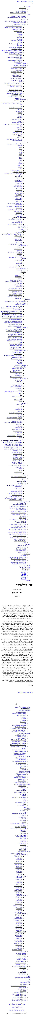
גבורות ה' (19, 247)
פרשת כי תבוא (18, 943)
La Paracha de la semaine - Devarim (12, 318)
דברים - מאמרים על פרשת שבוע (13, 449)
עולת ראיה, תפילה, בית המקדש (13, 281)
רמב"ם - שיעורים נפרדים (15, 244)
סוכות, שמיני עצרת (17, 132)
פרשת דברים (18, 933)
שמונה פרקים (18, 232)
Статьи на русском (20, 350)
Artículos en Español (20, 367)
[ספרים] (25, 544)
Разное (20, 363)
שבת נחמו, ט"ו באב (17, 122)
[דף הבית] (24, 6)
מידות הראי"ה (18, 488)
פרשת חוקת (19, 923)
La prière (19, 45)
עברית (24, 570)
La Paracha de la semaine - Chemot (12, 313)
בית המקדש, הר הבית (20, 521)
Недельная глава (17, 357)
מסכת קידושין (18, 204)
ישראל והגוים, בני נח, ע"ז (19, 797)
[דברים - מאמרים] (16, 932)
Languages (26, 569)
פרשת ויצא (19, 866)
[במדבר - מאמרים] (16, 914)
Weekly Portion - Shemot (15, 336)
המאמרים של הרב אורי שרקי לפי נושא (15, 301)
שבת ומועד (23, 516)
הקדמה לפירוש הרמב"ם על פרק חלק (12, 234)
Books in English (21, 549)
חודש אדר (23, 841)
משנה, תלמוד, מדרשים (20, 172)
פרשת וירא (19, 861)
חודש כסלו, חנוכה (17, 134)
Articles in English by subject (14, 329)
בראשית (20, 145)
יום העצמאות (18, 111)
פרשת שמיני (19, 900)
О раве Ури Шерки (20, 560)
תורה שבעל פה (18, 472)
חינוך (21, 88)
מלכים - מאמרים (17, 455)
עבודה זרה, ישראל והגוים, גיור (18, 524)
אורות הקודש (18, 275)
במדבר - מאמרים (21, 914)
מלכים (20, 159)
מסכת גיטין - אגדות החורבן (15, 203)
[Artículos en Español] (13, 367)
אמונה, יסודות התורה (16, 68)
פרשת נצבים (19, 945)
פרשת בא (19, 881)
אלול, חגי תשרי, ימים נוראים (18, 828)
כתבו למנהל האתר (17, 1007)
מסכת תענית (18, 193)
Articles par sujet (21, 712)
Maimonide (19, 55)
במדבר (20, 150)
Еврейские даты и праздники (13, 355)
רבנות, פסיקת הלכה (17, 222)
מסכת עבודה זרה (17, 211)
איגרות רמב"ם (18, 236)
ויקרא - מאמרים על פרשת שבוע (13, 445)
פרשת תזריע (19, 902)
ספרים (28, 544)
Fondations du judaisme (15, 44)
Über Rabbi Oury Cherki (19, 564)
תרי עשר (19, 165)
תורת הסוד (19, 221)
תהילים (20, 167)
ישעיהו (20, 160)
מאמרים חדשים (21, 303)
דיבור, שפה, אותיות (17, 75)
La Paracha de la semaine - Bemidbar (11, 316)
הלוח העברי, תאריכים (20, 539)
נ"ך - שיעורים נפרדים (16, 170)
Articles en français (20, 304)
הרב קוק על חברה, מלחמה (19, 999)
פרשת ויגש (19, 873)
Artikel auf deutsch (20, 365)
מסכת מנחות (18, 214)
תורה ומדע (19, 382)
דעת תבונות (19, 263)
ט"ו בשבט (19, 137)
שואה (20, 81)
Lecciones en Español (20, 65)
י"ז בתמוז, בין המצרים (16, 119)
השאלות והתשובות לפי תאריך (18, 506)
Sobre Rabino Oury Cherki (18, 562)
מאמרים (27, 300)
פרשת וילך (19, 946)
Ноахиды (19, 362)
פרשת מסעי (19, 930)
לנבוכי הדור (19, 286)
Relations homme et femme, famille (12, 50)
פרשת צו (20, 899)
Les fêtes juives (18, 31)
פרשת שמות (19, 877)
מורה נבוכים (19, 242)
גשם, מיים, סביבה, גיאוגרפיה (14, 93)
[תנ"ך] (22, 439)
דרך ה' (20, 262)
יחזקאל (20, 163)
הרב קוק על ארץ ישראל (15, 295)
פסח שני (20, 113)
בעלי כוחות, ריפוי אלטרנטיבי (18, 537)
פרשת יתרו (19, 884)
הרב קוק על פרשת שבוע (15, 288)
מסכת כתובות (18, 200)
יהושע (20, 154)
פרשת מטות (19, 928)
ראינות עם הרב (18, 400)
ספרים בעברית (22, 545)
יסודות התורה (18, 380)
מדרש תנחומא (18, 180)
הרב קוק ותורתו (21, 483)
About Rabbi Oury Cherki (18, 559)
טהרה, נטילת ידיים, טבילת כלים (17, 532)
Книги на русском (20, 550)
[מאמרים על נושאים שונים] (15, 784)
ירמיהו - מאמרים (17, 459)
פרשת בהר (19, 910)
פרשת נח (19, 858)
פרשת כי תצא (18, 941)
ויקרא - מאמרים (21, 895)
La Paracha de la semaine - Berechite (11, 311)
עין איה (20, 278)
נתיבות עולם (19, 255)
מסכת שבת (19, 183)
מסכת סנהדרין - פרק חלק (15, 209)
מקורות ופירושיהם (21, 509)
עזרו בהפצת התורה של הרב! (25, 691)
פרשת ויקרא (19, 897)
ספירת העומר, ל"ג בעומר (15, 108)
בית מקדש (23, 794)
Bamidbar (19, 37)
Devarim (19, 39)
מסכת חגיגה (19, 198)
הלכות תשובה (18, 239)
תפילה (24, 475)
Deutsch (23, 579)
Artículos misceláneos (16, 377)
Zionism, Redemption (16, 345)
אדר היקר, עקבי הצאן (16, 280)
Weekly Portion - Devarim (14, 341)
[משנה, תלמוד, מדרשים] (13, 172)
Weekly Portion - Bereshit (15, 334)
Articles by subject (20, 735)
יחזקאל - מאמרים (17, 460)
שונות (20, 401)
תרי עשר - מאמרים (17, 462)
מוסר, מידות (19, 70)
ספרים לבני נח (22, 552)
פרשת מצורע (18, 904)
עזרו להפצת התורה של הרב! (17, 1004)
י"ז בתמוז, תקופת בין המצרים (14, 418)
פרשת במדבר (18, 915)
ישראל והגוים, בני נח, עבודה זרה (13, 391)
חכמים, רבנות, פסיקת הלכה (18, 513)
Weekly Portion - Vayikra (15, 337)
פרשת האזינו (18, 948)
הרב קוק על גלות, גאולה (15, 496)
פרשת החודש (22, 850)
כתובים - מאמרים (17, 464)
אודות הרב (27, 554)
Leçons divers (18, 62)
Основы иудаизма (16, 359)
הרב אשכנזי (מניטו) (20, 298)
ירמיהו (20, 162)
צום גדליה (19, 129)
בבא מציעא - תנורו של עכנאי (14, 206)
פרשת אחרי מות (17, 905)
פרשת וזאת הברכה (17, 950)
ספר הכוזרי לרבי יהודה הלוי (18, 477)
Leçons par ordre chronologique (13, 27)
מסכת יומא (19, 188)
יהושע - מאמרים (17, 450)
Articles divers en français (15, 326)
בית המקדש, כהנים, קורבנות (14, 85)
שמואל (20, 157)
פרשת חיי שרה (18, 863)
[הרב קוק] (20, 272)
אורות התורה (18, 277)
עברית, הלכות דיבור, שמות (18, 511)
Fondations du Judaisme (15, 319)
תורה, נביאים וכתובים (24, 851)
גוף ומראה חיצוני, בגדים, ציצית (17, 529)
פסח (21, 106)
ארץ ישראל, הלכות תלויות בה (18, 519)
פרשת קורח (19, 922)
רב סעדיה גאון (22, 227)
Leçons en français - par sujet (14, 26)
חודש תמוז (19, 118)
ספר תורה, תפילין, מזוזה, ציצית (14, 91)
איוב (21, 168)
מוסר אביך (19, 283)
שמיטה (20, 390)
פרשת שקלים (22, 843)
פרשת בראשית (18, 856)
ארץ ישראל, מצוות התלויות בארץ (13, 83)
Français (23, 572)
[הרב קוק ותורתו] (20, 984)
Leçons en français (20, 24)
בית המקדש (19, 388)
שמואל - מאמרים (17, 454)
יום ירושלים (19, 114)
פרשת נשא (19, 917)
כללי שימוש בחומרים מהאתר (18, 13)
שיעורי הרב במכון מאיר (19, 22)
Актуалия (19, 360)
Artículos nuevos (17, 370)
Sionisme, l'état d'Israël (15, 47)
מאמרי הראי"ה (18, 285)
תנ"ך (24, 142)
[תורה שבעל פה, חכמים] (12, 218)
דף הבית (27, 6)
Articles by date (21, 736)
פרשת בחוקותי (18, 912)
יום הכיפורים (18, 131)
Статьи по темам (17, 352)
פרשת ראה (19, 938)
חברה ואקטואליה (17, 385)
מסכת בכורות (18, 216)
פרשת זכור (23, 845)
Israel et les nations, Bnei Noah (13, 52)
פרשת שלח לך (18, 920)
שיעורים (27, 14)
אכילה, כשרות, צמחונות (15, 90)
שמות (20, 147)
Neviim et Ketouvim (16, 40)
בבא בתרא (19, 208)
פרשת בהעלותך (18, 918)
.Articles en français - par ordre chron (11, 308)
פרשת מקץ (19, 871)
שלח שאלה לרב (21, 503)
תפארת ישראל (18, 249)
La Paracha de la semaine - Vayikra (12, 314)
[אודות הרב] (23, 554)
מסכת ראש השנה (17, 186)
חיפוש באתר (22, 8)
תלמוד (20, 468)
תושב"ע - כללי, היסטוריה (15, 219)
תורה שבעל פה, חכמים (19, 218)
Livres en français (21, 547)
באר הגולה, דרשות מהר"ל (15, 252)
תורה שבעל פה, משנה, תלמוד (18, 465)
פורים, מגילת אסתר (17, 140)
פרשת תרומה (18, 887)
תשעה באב (19, 419)
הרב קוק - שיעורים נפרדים (15, 296)
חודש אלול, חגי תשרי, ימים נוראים (13, 423)
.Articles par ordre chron (19, 713)
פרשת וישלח (19, 868)
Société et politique (17, 49)
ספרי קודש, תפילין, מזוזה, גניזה (17, 534)
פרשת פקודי (19, 894)
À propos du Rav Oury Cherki (17, 557)
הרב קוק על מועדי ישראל (15, 290)
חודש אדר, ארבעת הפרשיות (14, 436)
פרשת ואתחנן (18, 935)
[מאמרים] (24, 300)
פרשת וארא (19, 879)
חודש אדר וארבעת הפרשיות (14, 139)
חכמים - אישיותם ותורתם (15, 224)
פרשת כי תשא (18, 891)
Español (23, 577)
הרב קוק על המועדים (16, 491)
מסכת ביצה (19, 191)
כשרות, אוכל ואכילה (20, 531)
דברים (20, 152)
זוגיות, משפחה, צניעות (16, 86)
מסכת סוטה (19, 201)
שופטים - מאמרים (17, 452)
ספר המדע (19, 237)
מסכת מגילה (19, 195)
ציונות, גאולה (22, 518)
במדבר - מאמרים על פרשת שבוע (13, 447)
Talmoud (19, 42)
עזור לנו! (23, 9)
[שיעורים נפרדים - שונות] (12, 67)
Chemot (20, 34)
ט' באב (20, 121)
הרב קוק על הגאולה (17, 293)
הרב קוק (23, 272)
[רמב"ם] (21, 231)
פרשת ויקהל (19, 892)
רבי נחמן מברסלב (21, 268)
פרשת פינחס (19, 927)
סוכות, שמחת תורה (17, 429)
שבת (21, 101)
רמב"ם (24, 231)
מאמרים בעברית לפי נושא (22, 707)
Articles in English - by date (14, 331)
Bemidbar (23, 722)
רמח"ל (24, 259)
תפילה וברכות (22, 226)
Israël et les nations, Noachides (13, 321)
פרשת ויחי (19, 874)
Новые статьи (18, 354)
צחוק (21, 398)
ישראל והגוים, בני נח (16, 80)
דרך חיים (19, 254)
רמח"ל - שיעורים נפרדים (15, 267)
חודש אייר (19, 109)
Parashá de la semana (16, 372)
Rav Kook (19, 58)
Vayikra (20, 36)
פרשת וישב (19, 869)
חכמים (20, 470)
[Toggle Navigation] (32, 3)
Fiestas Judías (18, 373)
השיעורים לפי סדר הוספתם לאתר (17, 17)
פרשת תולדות (18, 864)
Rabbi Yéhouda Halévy (15, 54)
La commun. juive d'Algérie (18, 728)
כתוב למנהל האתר (21, 11)
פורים (20, 437)
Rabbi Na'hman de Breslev (14, 57)
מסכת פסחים (18, 185)
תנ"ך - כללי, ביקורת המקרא (14, 144)
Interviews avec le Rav (15, 324)
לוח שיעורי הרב (22, 19)
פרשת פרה (23, 848)
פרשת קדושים (18, 907)
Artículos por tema (17, 368)
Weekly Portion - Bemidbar (14, 339)
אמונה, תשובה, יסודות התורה (18, 508)
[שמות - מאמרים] (16, 876)
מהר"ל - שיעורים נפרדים (15, 257)
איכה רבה (19, 178)
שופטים (20, 155)
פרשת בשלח (19, 882)
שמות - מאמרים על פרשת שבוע (13, 444)
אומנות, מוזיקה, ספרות (20, 541)
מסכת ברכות (18, 181)
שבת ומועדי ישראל (21, 99)
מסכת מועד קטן (18, 196)
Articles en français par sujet (14, 306)
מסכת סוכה (19, 190)
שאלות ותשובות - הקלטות (15, 96)
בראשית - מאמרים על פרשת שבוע (12, 442)
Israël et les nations (20, 727)
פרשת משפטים (18, 886)
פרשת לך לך (19, 859)
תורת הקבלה (18, 473)
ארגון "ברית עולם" (24, 567)
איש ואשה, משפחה (17, 396)
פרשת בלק (19, 925)
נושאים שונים (18, 98)
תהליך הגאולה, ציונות (16, 386)
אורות (20, 273)
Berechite (19, 32)
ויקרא (20, 149)
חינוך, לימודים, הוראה (20, 526)
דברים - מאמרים (21, 932)
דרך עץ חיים (19, 265)
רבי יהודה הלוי (22, 229)
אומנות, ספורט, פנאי (16, 95)
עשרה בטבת (18, 432)
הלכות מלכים (18, 240)
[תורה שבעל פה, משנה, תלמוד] (12, 966)
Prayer (20, 342)
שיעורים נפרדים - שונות (19, 67)
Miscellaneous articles (16, 349)
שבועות (20, 116)
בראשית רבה (18, 177)
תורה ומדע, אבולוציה (16, 72)
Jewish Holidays (17, 332)
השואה (20, 393)
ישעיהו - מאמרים (17, 457)
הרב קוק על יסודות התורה (15, 493)
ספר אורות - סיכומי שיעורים (14, 485)
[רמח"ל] (21, 259)
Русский (23, 575)
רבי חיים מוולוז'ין (21, 270)
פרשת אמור (19, 909)
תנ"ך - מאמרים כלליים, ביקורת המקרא (11, 441)
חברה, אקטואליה (17, 77)
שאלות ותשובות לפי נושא (19, 504)
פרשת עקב (19, 936)
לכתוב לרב (27, 565)
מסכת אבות (19, 213)
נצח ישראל (19, 250)
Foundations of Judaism (15, 344)
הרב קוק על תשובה (17, 291)
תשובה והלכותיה (17, 73)
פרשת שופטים (18, 940)
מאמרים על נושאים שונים (19, 378)
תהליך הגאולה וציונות (16, 78)
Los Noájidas (18, 375)
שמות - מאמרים (21, 876)
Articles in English (20, 327)
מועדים (24, 403)
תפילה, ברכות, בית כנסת (19, 514)
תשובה (20, 383)
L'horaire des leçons (16, 29)
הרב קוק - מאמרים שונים (15, 500)
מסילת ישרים (18, 260)
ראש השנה (19, 127)
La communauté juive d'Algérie (13, 322)
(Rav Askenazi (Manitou (15, 60)
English (24, 574)
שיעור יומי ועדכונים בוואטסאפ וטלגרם (15, 21)
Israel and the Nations (16, 347)
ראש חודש (19, 404)
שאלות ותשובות (25, 501)
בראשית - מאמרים (21, 854)
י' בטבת (20, 136)
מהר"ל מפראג (22, 245)
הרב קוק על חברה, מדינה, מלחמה (13, 498)
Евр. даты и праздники (19, 761)
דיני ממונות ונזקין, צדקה (19, 536)
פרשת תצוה (19, 889)
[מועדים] (21, 403)
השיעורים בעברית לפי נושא (18, 16)
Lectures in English (20, 63)
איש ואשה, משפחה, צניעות (18, 527)
